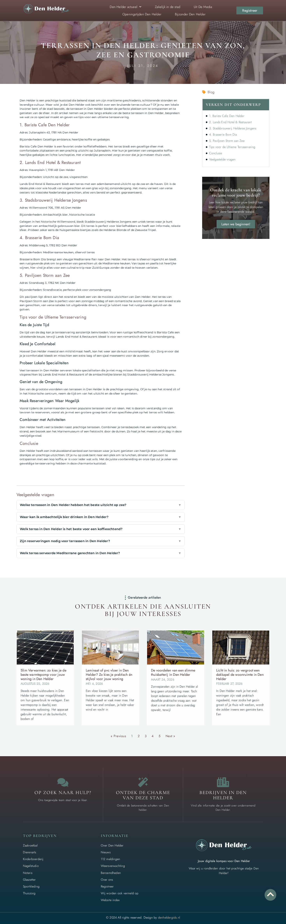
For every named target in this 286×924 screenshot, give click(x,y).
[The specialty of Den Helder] (143, 782)
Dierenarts (29, 852)
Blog (211, 92)
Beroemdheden (111, 873)
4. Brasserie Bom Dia (223, 134)
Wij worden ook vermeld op (120, 893)
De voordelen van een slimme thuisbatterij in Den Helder (173, 672)
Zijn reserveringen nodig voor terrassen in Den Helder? (100, 541)
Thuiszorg (29, 893)
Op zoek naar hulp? (62, 792)
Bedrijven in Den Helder (223, 795)
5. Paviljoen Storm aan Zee (227, 140)
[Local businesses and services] (223, 782)
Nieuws (106, 852)
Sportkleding (31, 886)
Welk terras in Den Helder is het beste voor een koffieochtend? (100, 529)
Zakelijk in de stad (167, 6)
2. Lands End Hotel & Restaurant (230, 122)
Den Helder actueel (123, 6)
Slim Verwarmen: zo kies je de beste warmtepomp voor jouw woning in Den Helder (43, 674)
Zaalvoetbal (30, 845)
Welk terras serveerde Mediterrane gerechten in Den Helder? (100, 553)
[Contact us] (63, 782)
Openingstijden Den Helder (141, 14)
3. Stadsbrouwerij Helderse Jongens (232, 128)
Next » (170, 736)
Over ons (107, 879)
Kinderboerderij (33, 859)
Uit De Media (203, 6)
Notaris (27, 873)
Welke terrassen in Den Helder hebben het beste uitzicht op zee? (100, 505)
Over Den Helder (112, 845)
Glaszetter (29, 879)
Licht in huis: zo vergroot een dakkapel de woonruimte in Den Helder (240, 674)
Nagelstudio (31, 866)
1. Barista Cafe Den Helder (226, 116)
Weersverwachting (113, 866)
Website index (110, 900)
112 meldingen (110, 859)
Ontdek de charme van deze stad (143, 795)
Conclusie (215, 153)
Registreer (107, 886)
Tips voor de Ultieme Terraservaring (232, 147)
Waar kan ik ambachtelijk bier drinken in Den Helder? (100, 517)
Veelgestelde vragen (222, 159)
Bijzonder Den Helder (190, 14)
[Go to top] (270, 894)
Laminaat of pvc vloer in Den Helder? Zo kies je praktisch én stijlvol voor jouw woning (109, 674)
